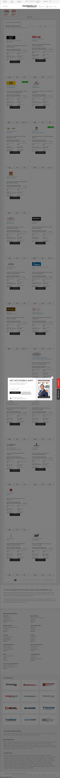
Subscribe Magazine (43, 397)
